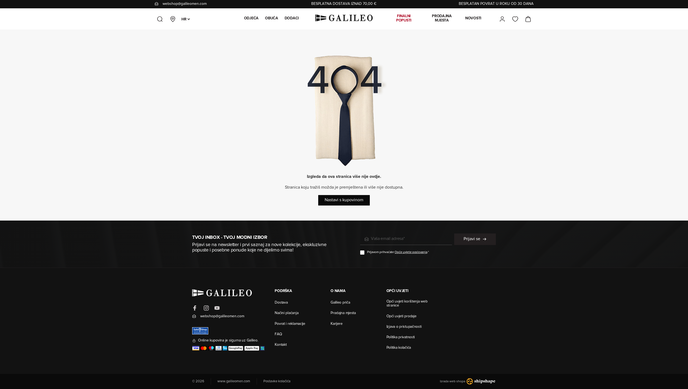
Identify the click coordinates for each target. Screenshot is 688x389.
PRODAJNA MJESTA (442, 18)
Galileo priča (340, 302)
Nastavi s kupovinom (344, 200)
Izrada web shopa (453, 381)
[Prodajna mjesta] (172, 19)
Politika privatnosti (400, 337)
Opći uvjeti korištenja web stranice (407, 303)
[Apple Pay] (252, 348)
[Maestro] (211, 348)
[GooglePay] (235, 348)
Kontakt (280, 345)
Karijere (337, 324)
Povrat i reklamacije (290, 324)
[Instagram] (206, 308)
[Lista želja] (515, 19)
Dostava (281, 302)
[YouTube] (217, 308)
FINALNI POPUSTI (403, 18)
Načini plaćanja (286, 313)
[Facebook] (195, 308)
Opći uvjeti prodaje (401, 316)
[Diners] (219, 348)
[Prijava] (502, 19)
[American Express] (224, 348)
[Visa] (195, 348)
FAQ (278, 334)
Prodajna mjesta (343, 313)
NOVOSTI (473, 18)
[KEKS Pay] (262, 348)
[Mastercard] (203, 348)
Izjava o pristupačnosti (404, 327)
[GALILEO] (344, 19)
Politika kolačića (398, 348)
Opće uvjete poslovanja (411, 252)
